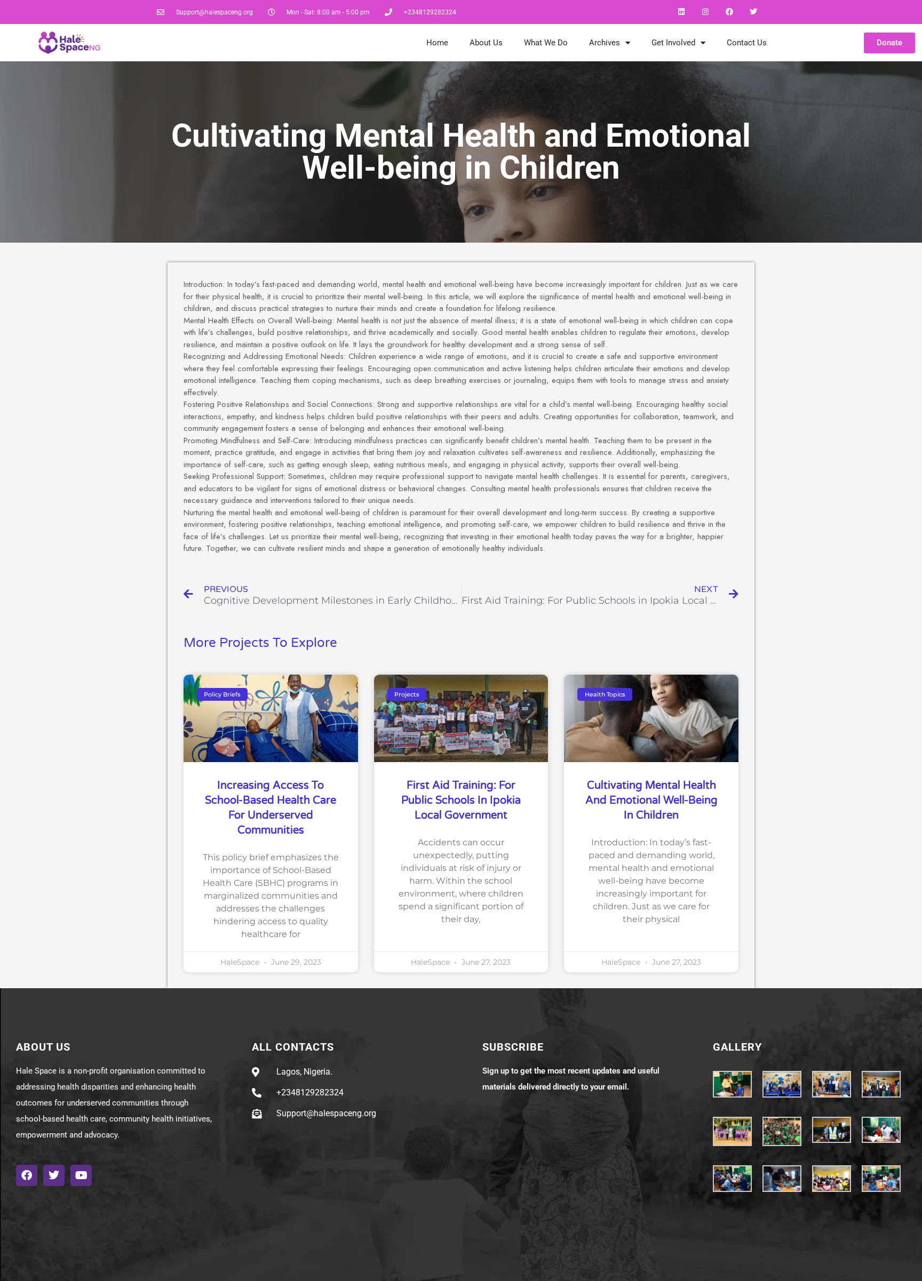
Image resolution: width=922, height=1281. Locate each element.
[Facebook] (729, 12)
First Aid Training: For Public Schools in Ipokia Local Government (461, 800)
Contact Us (747, 42)
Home (437, 42)
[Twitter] (753, 12)
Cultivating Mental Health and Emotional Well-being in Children (651, 800)
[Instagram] (706, 12)
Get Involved (673, 42)
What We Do (546, 42)
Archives (604, 42)
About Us (486, 42)
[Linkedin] (682, 12)
